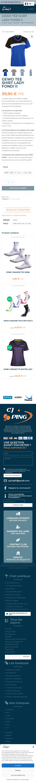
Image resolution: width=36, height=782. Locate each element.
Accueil (4, 22)
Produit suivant (27, 31)
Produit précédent (9, 31)
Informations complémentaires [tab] (18, 210)
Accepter (18, 765)
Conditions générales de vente (17, 604)
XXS (19, 223)
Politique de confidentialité (13, 779)
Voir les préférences (18, 775)
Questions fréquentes (14, 592)
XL (27, 223)
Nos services (10, 589)
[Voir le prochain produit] (33, 32)
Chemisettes (15, 334)
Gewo (15, 220)
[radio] (6, 173)
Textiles (10, 22)
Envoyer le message (12, 475)
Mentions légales (25, 779)
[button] (33, 747)
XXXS (15, 223)
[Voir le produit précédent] (3, 32)
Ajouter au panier (18, 188)
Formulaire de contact (14, 586)
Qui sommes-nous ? (13, 583)
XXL (29, 223)
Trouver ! (26, 657)
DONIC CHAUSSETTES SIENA (18, 272)
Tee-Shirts (16, 22)
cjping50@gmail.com (18, 480)
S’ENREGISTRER (18, 505)
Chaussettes (15, 237)
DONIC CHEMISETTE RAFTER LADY (18, 369)
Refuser (18, 770)
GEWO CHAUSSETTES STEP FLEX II (18, 321)
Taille (5, 167)
